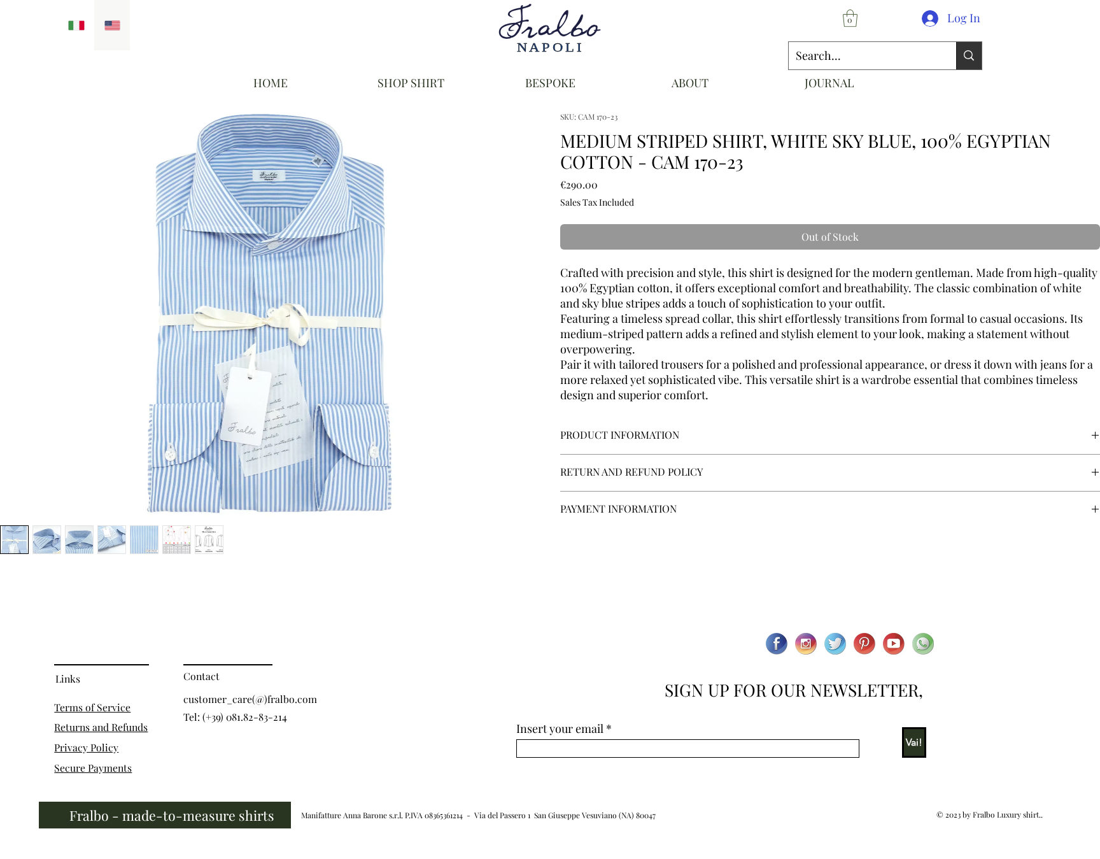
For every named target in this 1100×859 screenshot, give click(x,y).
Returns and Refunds (101, 727)
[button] (850, 18)
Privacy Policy (86, 747)
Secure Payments (93, 767)
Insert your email (559, 728)
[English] (112, 25)
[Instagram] (806, 644)
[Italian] (76, 25)
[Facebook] (776, 644)
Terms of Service (92, 707)
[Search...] (968, 55)
